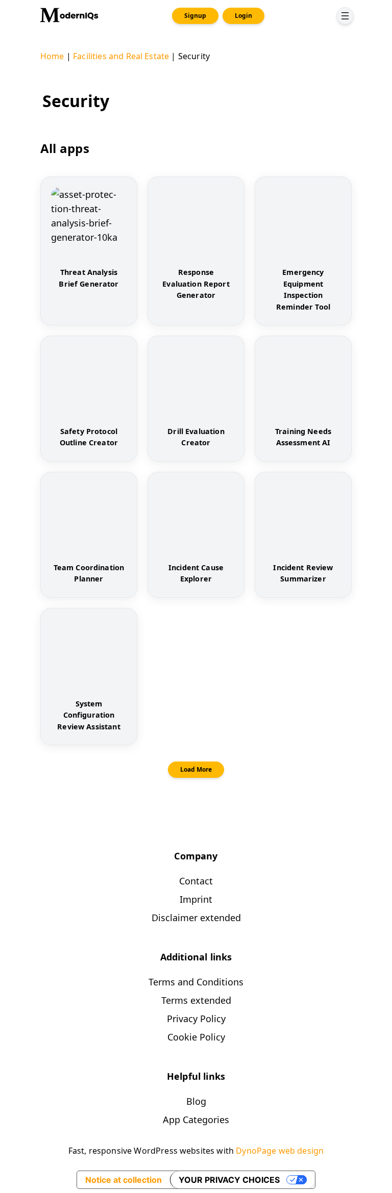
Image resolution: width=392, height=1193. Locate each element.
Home (52, 56)
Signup (195, 15)
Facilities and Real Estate (121, 56)
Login (243, 15)
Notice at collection (123, 1180)
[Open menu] (345, 15)
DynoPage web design (280, 1150)
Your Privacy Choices (229, 1180)
